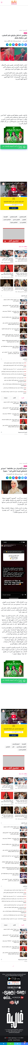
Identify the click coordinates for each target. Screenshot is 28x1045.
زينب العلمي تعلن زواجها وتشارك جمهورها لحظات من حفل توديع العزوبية (10, 341)
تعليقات (5, 398)
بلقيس (23, 220)
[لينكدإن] (19, 44)
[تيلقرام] (7, 44)
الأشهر (14, 398)
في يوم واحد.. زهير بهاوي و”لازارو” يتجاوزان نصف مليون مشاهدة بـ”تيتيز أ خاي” (10, 335)
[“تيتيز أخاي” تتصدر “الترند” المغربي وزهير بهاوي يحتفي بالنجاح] (6, 253)
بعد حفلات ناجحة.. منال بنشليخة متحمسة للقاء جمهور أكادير (7, 274)
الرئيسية (24, 30)
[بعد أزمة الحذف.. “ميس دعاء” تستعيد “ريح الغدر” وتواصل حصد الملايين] (23, 354)
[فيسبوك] (25, 44)
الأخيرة (22, 398)
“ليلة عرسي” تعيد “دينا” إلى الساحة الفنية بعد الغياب (7, 288)
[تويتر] (22, 44)
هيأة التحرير (10, 1040)
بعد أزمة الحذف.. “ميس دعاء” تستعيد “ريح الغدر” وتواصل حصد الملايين (10, 352)
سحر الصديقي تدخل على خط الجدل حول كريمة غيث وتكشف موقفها (21, 289)
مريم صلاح (24, 41)
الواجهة (5, 217)
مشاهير (20, 30)
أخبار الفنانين (22, 217)
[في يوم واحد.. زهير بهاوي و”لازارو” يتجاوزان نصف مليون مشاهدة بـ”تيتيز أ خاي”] (23, 336)
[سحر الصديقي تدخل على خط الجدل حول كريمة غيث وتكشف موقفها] (20, 283)
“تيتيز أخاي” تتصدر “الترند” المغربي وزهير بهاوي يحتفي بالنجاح (7, 260)
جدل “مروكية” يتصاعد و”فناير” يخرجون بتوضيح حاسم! (21, 259)
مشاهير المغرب (6, 220)
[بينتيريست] (16, 44)
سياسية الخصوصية (16, 1040)
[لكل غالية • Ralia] (14, 2)
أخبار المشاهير (13, 217)
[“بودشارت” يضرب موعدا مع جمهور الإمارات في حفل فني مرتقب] (23, 348)
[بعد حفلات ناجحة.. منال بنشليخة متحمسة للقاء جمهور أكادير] (6, 268)
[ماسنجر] (13, 44)
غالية (5, 1038)
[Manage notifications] (25, 1042)
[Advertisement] (13, 16)
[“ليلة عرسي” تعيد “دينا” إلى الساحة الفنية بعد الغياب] (6, 283)
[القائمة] (1, 3)
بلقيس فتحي (16, 220)
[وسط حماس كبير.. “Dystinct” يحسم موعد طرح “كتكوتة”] (20, 268)
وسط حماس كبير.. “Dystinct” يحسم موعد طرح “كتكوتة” (21, 273)
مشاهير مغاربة (13, 222)
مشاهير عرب (22, 222)
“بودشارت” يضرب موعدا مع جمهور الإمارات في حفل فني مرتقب (10, 347)
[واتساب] (10, 44)
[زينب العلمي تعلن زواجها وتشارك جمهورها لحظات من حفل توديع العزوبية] (23, 342)
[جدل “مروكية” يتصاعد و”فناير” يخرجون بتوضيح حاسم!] (20, 253)
